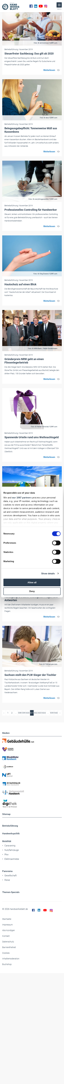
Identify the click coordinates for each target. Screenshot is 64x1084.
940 (56, 713)
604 (44, 713)
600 (28, 713)
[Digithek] (32, 803)
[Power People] (32, 749)
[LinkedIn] (35, 6)
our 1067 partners (22, 497)
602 (36, 713)
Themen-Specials (10, 892)
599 (24, 713)
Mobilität (6, 841)
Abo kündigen (8, 930)
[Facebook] (31, 6)
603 (40, 713)
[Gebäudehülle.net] (32, 741)
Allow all (32, 582)
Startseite (6, 919)
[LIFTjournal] (32, 775)
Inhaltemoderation (10, 958)
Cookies (6, 953)
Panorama (7, 871)
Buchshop (7, 964)
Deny (32, 591)
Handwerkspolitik (11, 833)
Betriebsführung (10, 825)
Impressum (7, 924)
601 (32, 713)
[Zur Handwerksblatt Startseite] (10, 6)
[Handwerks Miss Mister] (32, 758)
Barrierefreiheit (9, 947)
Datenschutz (8, 941)
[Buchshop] (32, 784)
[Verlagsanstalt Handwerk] (32, 792)
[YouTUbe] (41, 6)
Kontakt (6, 936)
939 (52, 713)
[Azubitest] (32, 766)
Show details (48, 573)
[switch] (56, 543)
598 (20, 713)
